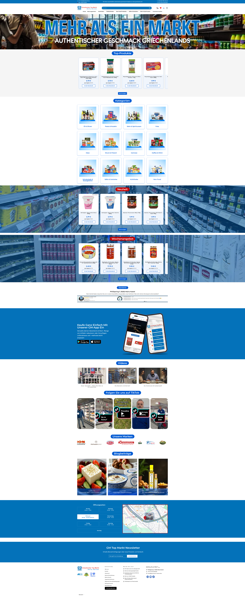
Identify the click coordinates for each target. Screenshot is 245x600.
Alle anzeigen (122, 93)
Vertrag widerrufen (110, 588)
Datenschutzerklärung (109, 575)
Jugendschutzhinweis (109, 579)
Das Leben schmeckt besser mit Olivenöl (153, 492)
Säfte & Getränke (133, 11)
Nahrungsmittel (91, 11)
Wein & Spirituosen (145, 11)
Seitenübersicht (108, 585)
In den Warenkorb (88, 85)
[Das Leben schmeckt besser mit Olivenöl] (153, 477)
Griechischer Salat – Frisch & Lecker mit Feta (91, 492)
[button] (92, 376)
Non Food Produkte (121, 11)
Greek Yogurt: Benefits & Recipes (122, 492)
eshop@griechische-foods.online (155, 573)
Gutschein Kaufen (157, 11)
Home (84, 11)
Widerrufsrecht (108, 577)
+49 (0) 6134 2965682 (152, 571)
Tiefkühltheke (110, 11)
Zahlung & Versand (109, 583)
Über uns (107, 569)
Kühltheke (101, 11)
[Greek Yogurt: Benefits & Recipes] (122, 477)
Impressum (107, 573)
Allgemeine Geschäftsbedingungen (112, 581)
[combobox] (127, 8)
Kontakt (106, 571)
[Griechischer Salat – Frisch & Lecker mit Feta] (91, 477)
